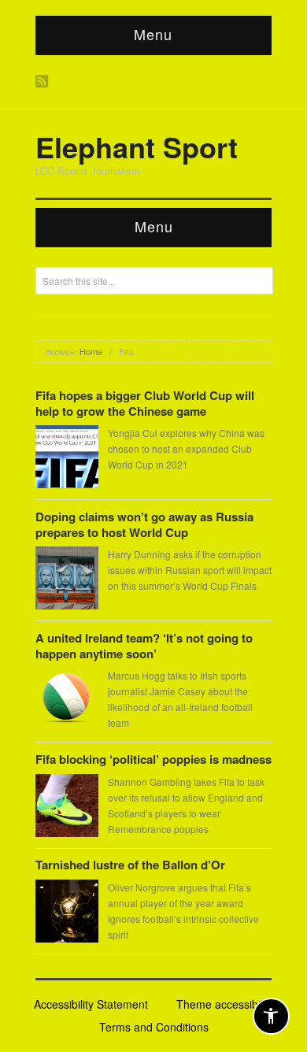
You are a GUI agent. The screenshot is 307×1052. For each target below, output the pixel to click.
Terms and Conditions (154, 1027)
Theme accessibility (225, 1004)
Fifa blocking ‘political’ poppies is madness (153, 759)
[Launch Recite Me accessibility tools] (271, 1016)
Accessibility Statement (91, 1004)
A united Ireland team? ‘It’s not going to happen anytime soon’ (144, 645)
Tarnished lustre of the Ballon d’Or (130, 864)
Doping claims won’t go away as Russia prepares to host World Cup (144, 524)
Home (91, 351)
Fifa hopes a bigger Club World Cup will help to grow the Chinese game (144, 403)
